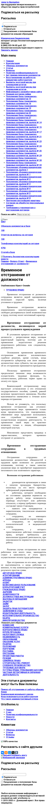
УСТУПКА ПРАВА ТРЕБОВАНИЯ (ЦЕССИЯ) (23, 670)
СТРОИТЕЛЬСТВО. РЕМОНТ (16, 663)
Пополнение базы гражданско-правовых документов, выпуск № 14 (24, 121)
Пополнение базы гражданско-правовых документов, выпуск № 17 (24, 130)
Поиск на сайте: (9, 214)
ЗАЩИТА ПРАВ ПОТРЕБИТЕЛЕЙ (18, 608)
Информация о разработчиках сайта (24, 92)
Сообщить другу (19, 755)
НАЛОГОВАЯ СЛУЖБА (13, 634)
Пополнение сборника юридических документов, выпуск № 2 (23, 178)
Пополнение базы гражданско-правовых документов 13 (21, 97)
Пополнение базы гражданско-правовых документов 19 (21, 107)
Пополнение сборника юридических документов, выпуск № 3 (23, 182)
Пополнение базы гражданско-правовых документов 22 (21, 111)
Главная (10, 61)
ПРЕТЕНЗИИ (8, 653)
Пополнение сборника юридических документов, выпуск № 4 (23, 187)
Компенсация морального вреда (17, 694)
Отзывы (10, 737)
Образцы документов (17, 66)
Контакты (11, 719)
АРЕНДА (7, 580)
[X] (13, 752)
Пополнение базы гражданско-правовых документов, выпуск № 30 (24, 159)
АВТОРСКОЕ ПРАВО (12, 573)
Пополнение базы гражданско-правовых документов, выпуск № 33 (24, 164)
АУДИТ (6, 582)
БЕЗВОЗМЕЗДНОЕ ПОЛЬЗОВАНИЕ (19, 585)
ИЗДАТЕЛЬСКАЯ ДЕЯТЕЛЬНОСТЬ (19, 613)
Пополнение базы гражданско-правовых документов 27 (21, 116)
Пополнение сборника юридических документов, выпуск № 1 (23, 173)
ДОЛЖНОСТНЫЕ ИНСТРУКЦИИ (18, 597)
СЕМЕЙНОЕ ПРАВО (12, 660)
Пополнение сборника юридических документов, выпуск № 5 (23, 192)
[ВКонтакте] (2, 752)
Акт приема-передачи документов (23, 75)
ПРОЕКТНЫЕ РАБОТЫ (13, 656)
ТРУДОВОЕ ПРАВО (15, 290)
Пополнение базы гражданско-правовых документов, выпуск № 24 (24, 145)
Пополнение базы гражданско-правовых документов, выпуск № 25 (24, 149)
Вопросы (10, 70)
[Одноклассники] (6, 752)
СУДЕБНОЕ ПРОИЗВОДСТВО (16, 665)
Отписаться (9, 29)
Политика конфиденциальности (21, 73)
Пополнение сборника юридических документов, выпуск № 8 (23, 197)
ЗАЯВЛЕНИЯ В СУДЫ (13, 611)
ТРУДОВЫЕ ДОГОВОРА (14, 668)
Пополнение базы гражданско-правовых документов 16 (21, 102)
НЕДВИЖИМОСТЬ (11, 637)
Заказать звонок (9, 50)
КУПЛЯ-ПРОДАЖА (12, 632)
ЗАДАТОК (7, 601)
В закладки (19, 757)
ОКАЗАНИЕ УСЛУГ (11, 641)
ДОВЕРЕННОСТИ (11, 594)
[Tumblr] (16, 752)
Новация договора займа (18, 94)
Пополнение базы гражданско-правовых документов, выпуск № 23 (24, 140)
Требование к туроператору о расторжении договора (20, 208)
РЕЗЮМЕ (7, 658)
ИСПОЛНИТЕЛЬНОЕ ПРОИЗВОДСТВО (21, 615)
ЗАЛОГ (6, 606)
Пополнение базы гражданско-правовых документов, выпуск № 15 (24, 126)
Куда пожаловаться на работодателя (19, 696)
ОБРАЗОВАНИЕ (10, 639)
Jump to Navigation (10, 2)
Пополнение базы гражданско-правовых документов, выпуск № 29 (24, 154)
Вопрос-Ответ (17, 261)
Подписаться (10, 26)
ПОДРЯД (7, 644)
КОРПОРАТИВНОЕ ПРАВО (15, 630)
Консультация (13, 63)
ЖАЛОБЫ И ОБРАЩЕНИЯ (15, 599)
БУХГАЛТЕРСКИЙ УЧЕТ (14, 587)
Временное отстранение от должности (19, 262)
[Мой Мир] (9, 752)
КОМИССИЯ (8, 625)
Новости (10, 717)
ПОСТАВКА (8, 651)
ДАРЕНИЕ (7, 592)
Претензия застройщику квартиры (23, 200)
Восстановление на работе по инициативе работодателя (21, 78)
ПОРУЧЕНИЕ (9, 649)
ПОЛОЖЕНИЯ (9, 646)
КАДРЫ (6, 618)
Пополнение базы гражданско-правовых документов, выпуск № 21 (24, 135)
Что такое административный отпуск (19, 699)
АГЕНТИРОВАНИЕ (11, 575)
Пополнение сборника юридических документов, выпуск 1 (23, 168)
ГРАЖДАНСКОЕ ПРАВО (14, 589)
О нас (8, 712)
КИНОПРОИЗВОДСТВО (14, 620)
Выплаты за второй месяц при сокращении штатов (21, 83)
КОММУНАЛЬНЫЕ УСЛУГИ (15, 627)
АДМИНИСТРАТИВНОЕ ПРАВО (17, 578)
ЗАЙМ (5, 604)
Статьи (9, 68)
